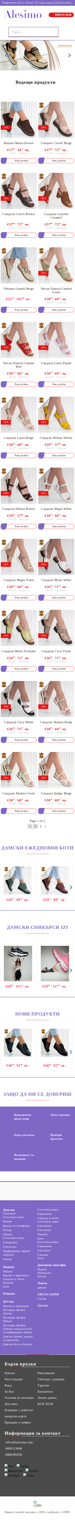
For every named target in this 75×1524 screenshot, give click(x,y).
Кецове (7, 1221)
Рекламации (46, 1373)
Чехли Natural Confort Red (18, 365)
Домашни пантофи (52, 1265)
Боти (41, 1238)
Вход (8, 1385)
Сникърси (9, 1213)
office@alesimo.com (19, 1442)
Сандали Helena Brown (18, 508)
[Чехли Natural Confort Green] (56, 265)
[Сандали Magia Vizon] (19, 557)
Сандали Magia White (56, 508)
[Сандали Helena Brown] (19, 486)
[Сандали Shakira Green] (19, 770)
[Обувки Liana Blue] (18, 1043)
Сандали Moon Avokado (19, 651)
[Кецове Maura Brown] (19, 120)
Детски (8, 1301)
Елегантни (10, 1246)
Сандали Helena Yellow (56, 437)
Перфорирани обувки (16, 1251)
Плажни (43, 1234)
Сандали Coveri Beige (56, 143)
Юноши (9, 1293)
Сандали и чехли (48, 1218)
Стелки (42, 1298)
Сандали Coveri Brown (18, 214)
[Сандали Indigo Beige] (56, 770)
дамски (42, 1287)
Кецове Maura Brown (19, 143)
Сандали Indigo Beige (56, 793)
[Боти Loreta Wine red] (55, 880)
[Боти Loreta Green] (18, 880)
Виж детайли (21, 160)
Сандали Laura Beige (19, 437)
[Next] (69, 55)
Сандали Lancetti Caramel (56, 215)
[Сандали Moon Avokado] (19, 628)
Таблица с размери (51, 1379)
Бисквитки (45, 1391)
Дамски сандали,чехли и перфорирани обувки (17, 1330)
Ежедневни (10, 1242)
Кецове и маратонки (16, 1275)
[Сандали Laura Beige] (19, 415)
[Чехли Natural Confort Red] (19, 340)
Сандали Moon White (56, 580)
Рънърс (7, 1230)
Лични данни (47, 1397)
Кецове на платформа (16, 1225)
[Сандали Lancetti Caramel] (56, 191)
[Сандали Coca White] (19, 699)
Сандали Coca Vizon (56, 651)
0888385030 (13, 1454)
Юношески (44, 1272)
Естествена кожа (13, 1217)
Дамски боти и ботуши (17, 1344)
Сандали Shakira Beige (56, 722)
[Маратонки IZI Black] (18, 964)
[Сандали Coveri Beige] (56, 120)
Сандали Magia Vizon (18, 580)
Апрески (8, 1254)
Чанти (42, 1283)
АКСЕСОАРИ (48, 1294)
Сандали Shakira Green (18, 793)
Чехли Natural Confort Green (56, 290)
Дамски (8, 1209)
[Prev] (6, 55)
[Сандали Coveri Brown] (19, 191)
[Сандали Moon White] (56, 557)
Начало (10, 1373)
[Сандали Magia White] (56, 486)
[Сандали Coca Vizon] (56, 628)
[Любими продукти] (64, 32)
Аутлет (43, 1305)
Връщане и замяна (18, 1422)
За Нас (9, 1391)
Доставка (11, 1404)
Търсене (43, 1385)
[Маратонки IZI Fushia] (55, 964)
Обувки (7, 1234)
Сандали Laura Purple (56, 363)
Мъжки (8, 1267)
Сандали (43, 1254)
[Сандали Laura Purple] (56, 340)
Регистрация (14, 1379)
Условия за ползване (19, 1397)
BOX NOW (45, 1404)
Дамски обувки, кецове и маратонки (18, 1338)
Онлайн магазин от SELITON (37, 1517)
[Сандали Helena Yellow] (56, 415)
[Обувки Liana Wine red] (55, 1043)
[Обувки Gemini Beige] (19, 265)
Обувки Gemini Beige (19, 288)
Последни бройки (14, 1310)
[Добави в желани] (31, 106)
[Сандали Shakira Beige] (56, 699)
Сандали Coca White (18, 722)
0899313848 (63, 14)
